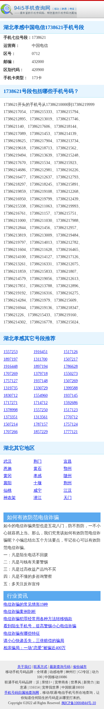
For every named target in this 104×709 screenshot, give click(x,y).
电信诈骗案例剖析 (19, 611)
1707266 (10, 432)
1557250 (41, 410)
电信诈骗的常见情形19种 (25, 604)
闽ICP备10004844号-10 (79, 703)
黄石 (38, 468)
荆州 (68, 483)
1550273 (71, 373)
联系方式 (40, 667)
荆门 (38, 461)
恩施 (7, 468)
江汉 (68, 490)
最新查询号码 (60, 667)
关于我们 (24, 667)
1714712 (41, 403)
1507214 (10, 424)
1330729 (41, 388)
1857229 (41, 432)
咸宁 (38, 490)
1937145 (71, 395)
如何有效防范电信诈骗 (33, 517)
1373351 (10, 417)
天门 (68, 497)
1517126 (71, 352)
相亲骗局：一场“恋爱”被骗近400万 (34, 648)
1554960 (41, 395)
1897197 (10, 359)
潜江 (38, 497)
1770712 (71, 417)
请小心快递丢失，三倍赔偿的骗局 (33, 641)
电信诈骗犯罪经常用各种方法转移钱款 (37, 619)
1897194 (41, 366)
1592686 (71, 403)
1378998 (10, 410)
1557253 (10, 352)
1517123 (71, 410)
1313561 (41, 417)
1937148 (41, 381)
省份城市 (80, 667)
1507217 (71, 359)
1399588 (71, 388)
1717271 (10, 403)
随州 (68, 476)
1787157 (41, 424)
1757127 (10, 381)
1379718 (41, 373)
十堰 (38, 483)
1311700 (40, 359)
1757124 (71, 424)
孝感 (38, 476)
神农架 (9, 497)
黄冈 (7, 476)
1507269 (71, 381)
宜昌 (68, 461)
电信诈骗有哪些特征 (21, 633)
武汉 (7, 461)
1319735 (10, 388)
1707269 (10, 373)
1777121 (71, 432)
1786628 (71, 366)
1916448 (10, 366)
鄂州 (68, 468)
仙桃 (7, 490)
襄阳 (7, 483)
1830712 (10, 395)
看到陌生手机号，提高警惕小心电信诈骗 (39, 626)
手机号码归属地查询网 (21, 693)
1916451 (41, 352)
